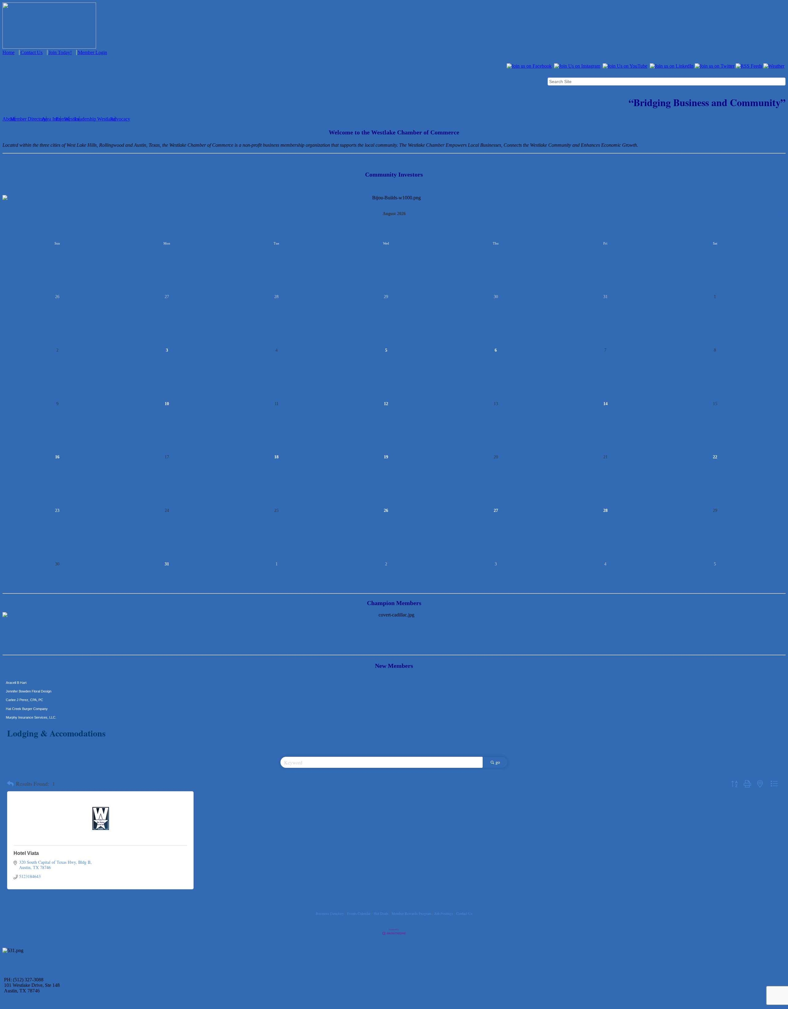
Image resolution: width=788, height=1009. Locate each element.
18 (276, 457)
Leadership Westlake (94, 119)
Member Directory (28, 119)
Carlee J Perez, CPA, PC (24, 687)
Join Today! (60, 52)
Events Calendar (359, 913)
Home (8, 52)
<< (4, 213)
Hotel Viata (26, 853)
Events (62, 119)
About (8, 119)
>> (783, 213)
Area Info (51, 119)
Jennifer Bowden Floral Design (28, 678)
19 (386, 457)
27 (496, 510)
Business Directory (330, 913)
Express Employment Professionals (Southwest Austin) (47, 713)
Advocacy (120, 119)
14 (605, 403)
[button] (10, 784)
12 (386, 403)
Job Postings (443, 913)
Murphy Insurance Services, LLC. (31, 705)
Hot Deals (381, 913)
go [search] (498, 762)
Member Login (92, 52)
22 (715, 457)
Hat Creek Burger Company (27, 696)
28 (605, 510)
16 (57, 457)
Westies (71, 119)
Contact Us (31, 52)
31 (167, 564)
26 (386, 510)
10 (167, 403)
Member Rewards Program (411, 913)
